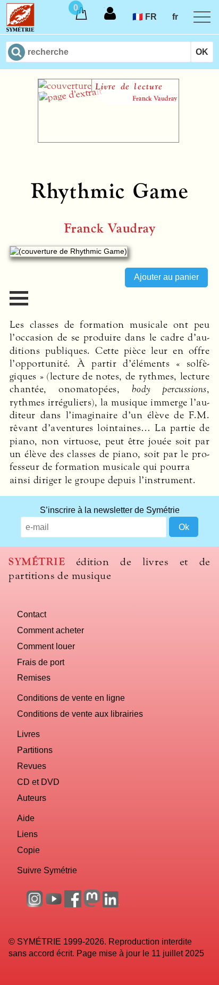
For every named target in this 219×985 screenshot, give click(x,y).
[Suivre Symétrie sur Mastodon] (91, 904)
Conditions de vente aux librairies (80, 713)
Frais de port (40, 662)
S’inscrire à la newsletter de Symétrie (110, 510)
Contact (31, 614)
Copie (28, 850)
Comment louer (46, 646)
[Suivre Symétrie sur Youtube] (53, 904)
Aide (26, 818)
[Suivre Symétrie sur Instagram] (34, 904)
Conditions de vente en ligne (71, 697)
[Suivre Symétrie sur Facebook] (72, 904)
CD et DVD (38, 782)
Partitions (35, 750)
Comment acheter (50, 630)
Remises (33, 677)
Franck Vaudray (110, 228)
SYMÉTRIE (37, 561)
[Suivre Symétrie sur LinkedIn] (111, 904)
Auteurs (31, 797)
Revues (31, 766)
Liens (27, 834)
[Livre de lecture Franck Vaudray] (108, 139)
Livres (28, 734)
